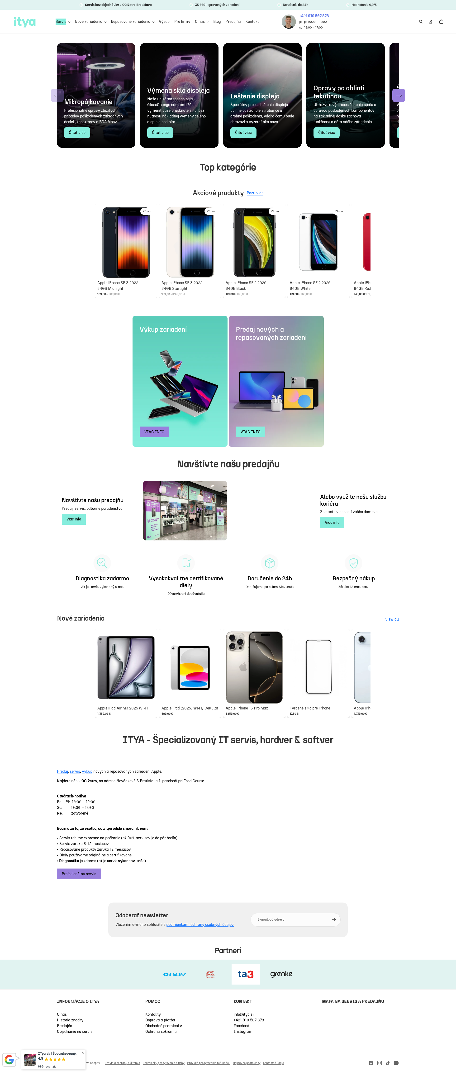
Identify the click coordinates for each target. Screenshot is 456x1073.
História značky (70, 1020)
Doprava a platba (160, 1020)
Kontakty (153, 1014)
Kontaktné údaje (273, 1063)
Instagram (243, 1031)
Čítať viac (77, 132)
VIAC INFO (154, 432)
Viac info (73, 519)
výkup (87, 771)
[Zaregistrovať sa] (333, 919)
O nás (62, 1014)
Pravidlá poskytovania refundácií (208, 1063)
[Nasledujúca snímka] (356, 251)
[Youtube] (396, 1063)
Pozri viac (255, 193)
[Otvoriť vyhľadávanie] (421, 21)
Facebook (242, 1026)
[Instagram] (379, 1063)
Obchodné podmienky (163, 1026)
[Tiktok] (388, 1063)
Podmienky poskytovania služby (164, 1063)
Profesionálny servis (79, 874)
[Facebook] (371, 1063)
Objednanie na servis (74, 1031)
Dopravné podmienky (247, 1063)
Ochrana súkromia (161, 1031)
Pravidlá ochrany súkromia (122, 1063)
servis (75, 771)
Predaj (62, 771)
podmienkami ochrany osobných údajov (200, 924)
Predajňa (64, 1026)
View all (392, 619)
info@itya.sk (244, 1014)
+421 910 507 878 (249, 1020)
